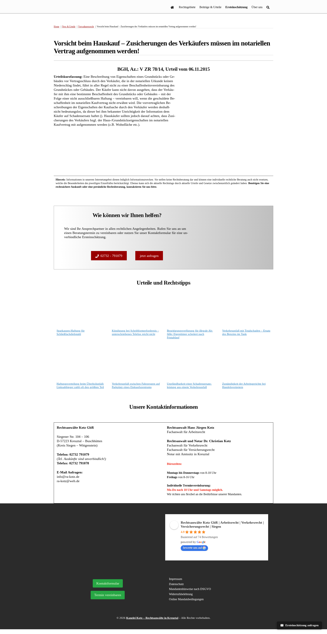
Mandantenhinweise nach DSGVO (190, 589)
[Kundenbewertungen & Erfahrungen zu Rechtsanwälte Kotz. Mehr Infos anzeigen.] (110, 540)
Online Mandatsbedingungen (186, 599)
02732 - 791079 (111, 256)
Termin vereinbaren (107, 595)
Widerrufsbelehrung (181, 594)
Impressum (175, 579)
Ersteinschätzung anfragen (301, 625)
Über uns (256, 7)
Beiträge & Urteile (210, 7)
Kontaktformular (107, 583)
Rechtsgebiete (187, 7)
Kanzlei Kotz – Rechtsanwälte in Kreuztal (152, 617)
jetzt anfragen (149, 256)
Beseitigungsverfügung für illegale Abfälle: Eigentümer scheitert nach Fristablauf (190, 334)
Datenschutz (176, 584)
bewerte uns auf (192, 547)
